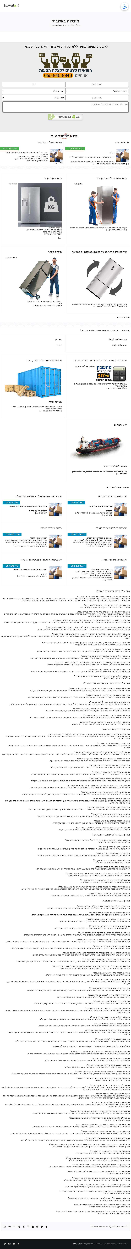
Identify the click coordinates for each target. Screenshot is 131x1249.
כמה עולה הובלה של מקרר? (112, 178)
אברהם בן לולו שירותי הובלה (111, 528)
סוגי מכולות (120, 425)
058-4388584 (78, 566)
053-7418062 (78, 534)
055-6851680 (13, 534)
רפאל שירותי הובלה (51, 528)
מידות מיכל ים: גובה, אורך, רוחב (44, 360)
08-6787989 (77, 502)
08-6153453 (12, 502)
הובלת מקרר (55, 252)
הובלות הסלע (121, 142)
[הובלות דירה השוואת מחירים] (65, 54)
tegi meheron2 (118, 339)
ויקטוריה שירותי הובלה (114, 560)
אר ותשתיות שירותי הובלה (112, 496)
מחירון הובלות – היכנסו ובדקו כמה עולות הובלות (100, 360)
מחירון (58, 339)
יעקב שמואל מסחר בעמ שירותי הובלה (41, 560)
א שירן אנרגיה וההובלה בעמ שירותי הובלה (39, 496)
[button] (124, 6)
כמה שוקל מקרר (53, 178)
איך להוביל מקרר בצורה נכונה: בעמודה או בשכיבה (99, 252)
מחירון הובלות (123, 317)
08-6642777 (12, 566)
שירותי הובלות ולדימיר (50, 142)
